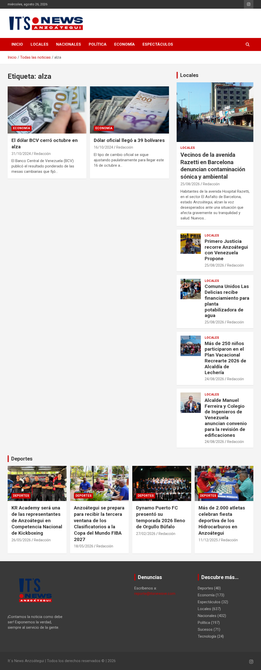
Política (98, 44)
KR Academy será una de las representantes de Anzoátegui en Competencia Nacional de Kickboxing (36, 520)
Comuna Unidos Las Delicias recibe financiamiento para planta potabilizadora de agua (227, 300)
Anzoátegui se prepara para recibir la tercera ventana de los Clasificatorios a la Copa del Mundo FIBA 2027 (99, 523)
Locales (39, 44)
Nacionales (68, 44)
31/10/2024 (21, 154)
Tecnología (207, 636)
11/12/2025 (208, 540)
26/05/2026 (21, 540)
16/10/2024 (103, 147)
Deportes (22, 459)
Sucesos (205, 629)
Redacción (42, 154)
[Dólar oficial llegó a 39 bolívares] (129, 110)
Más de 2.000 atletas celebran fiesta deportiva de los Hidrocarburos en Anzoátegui (222, 520)
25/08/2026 (190, 184)
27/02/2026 (145, 534)
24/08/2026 (214, 379)
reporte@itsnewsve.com (154, 593)
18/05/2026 (83, 546)
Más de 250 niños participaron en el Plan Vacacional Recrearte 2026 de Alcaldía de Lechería (225, 357)
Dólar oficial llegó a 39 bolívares (129, 140)
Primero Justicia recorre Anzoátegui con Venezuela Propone (226, 249)
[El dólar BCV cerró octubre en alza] (47, 110)
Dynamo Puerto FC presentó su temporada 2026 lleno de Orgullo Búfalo (160, 517)
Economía (124, 44)
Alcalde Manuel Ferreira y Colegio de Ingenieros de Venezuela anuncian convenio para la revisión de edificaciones (226, 417)
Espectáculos (157, 44)
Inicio (17, 44)
